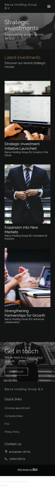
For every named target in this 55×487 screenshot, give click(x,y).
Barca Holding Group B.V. (21, 6)
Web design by (25, 469)
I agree (3, 485)
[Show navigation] (48, 6)
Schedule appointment (17, 408)
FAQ (7, 423)
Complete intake (14, 416)
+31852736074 (17, 458)
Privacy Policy (12, 431)
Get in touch (16, 371)
